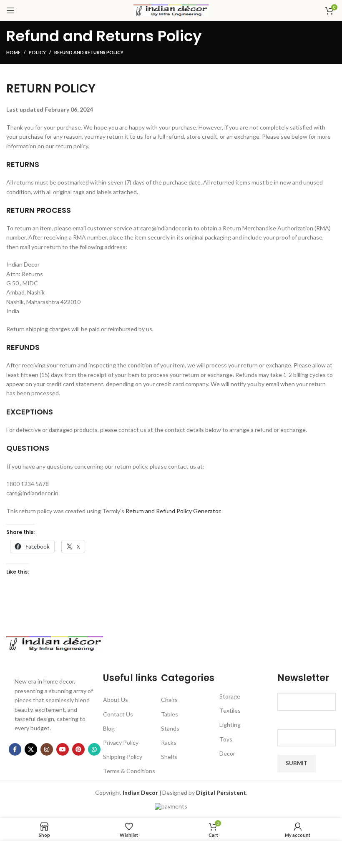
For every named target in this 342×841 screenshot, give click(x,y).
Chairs (169, 699)
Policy (37, 52)
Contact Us (118, 714)
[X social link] (31, 749)
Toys (225, 739)
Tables (169, 714)
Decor (227, 753)
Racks (168, 742)
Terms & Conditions (129, 770)
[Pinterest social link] (78, 749)
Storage (229, 696)
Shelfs (169, 756)
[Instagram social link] (46, 749)
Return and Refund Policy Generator (173, 510)
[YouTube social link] (62, 749)
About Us (115, 699)
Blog (109, 728)
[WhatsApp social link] (94, 749)
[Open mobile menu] (10, 10)
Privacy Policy (120, 742)
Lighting (230, 724)
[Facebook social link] (15, 749)
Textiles (230, 710)
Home (13, 52)
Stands (170, 728)
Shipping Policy (122, 756)
